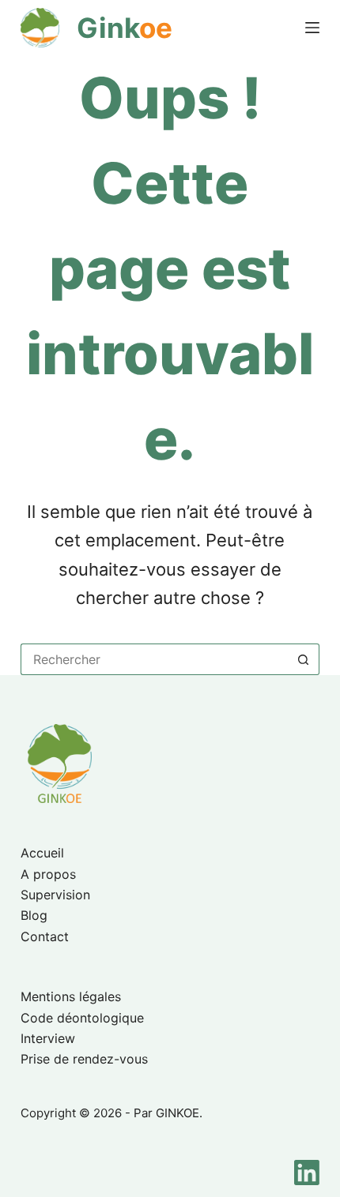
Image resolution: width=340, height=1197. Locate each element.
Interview (48, 1038)
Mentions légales (71, 996)
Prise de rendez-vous (84, 1059)
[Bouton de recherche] (303, 659)
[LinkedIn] (306, 1172)
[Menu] (312, 28)
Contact (45, 936)
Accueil (42, 853)
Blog (34, 915)
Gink (124, 27)
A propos (48, 874)
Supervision (55, 894)
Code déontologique (82, 1018)
